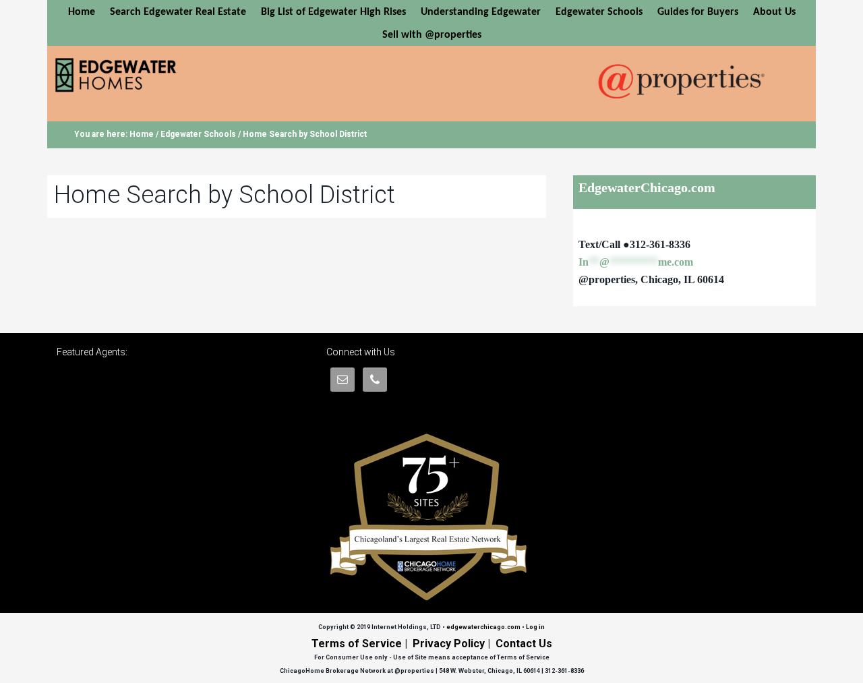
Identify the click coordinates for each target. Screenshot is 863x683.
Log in (535, 627)
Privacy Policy (449, 643)
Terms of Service (356, 643)
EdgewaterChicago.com (158, 75)
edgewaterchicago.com (483, 627)
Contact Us (524, 643)
